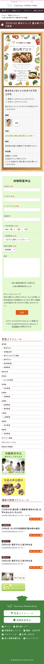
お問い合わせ (28, 634)
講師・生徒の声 (33, 630)
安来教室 (7, 433)
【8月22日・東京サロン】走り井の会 (17, 560)
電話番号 (7, 216)
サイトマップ (32, 638)
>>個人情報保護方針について (22, 286)
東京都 (4, 344)
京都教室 (7, 396)
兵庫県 (4, 401)
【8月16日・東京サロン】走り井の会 (17, 544)
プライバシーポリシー (28, 323)
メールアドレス (11, 206)
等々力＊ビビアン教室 (11, 356)
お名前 (8, 186)
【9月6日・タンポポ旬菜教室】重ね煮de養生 (21, 528)
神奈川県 (5, 372)
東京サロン (8, 348)
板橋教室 (7, 367)
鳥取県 (4, 421)
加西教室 (7, 405)
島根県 (4, 429)
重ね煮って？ (22, 626)
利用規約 (15, 326)
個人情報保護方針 (12, 638)
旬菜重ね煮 (8, 352)
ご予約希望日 (11, 226)
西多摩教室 (8, 363)
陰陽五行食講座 (7, 447)
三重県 (4, 413)
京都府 (4, 392)
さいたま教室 (8, 380)
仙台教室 (7, 388)
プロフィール (10, 634)
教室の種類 (10, 246)
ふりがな (9, 196)
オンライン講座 (7, 438)
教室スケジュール (13, 15)
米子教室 (7, 425)
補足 (5, 256)
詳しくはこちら (34, 519)
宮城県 (4, 384)
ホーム (4, 15)
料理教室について (12, 630)
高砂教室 (7, 409)
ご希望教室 (10, 236)
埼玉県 (4, 376)
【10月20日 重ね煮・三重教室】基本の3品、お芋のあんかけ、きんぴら (21, 511)
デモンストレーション (9, 442)
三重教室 (7, 417)
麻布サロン (8, 359)
